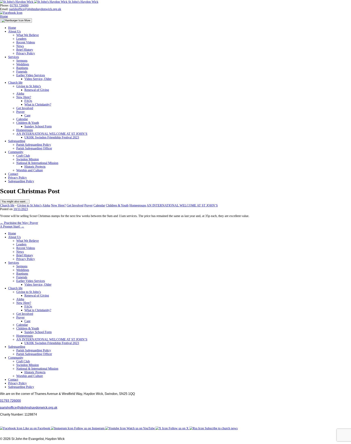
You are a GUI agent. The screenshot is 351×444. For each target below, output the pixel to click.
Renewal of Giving (36, 90)
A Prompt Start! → (12, 226)
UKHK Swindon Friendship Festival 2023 (51, 137)
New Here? (23, 97)
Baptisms (22, 68)
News (20, 46)
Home (4, 16)
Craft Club (23, 155)
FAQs (28, 101)
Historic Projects (35, 166)
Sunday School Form (38, 126)
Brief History (24, 49)
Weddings (22, 64)
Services (13, 57)
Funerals (21, 71)
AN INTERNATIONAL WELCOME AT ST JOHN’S (51, 133)
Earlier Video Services (30, 75)
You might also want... (15, 201)
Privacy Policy (25, 53)
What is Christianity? (37, 104)
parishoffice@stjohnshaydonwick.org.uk (35, 9)
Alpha (20, 93)
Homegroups (24, 130)
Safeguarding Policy (21, 181)
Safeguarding (16, 141)
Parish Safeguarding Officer (34, 148)
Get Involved (24, 108)
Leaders (21, 38)
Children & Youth (27, 122)
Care (27, 115)
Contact (13, 174)
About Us (14, 31)
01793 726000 (19, 5)
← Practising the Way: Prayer (19, 223)
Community (15, 152)
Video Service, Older (37, 79)
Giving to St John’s (28, 86)
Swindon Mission (27, 159)
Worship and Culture (29, 170)
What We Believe (27, 35)
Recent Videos (25, 42)
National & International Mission (37, 163)
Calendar (22, 119)
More (27, 20)
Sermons (21, 60)
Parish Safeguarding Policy (33, 144)
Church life (15, 82)
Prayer (20, 111)
